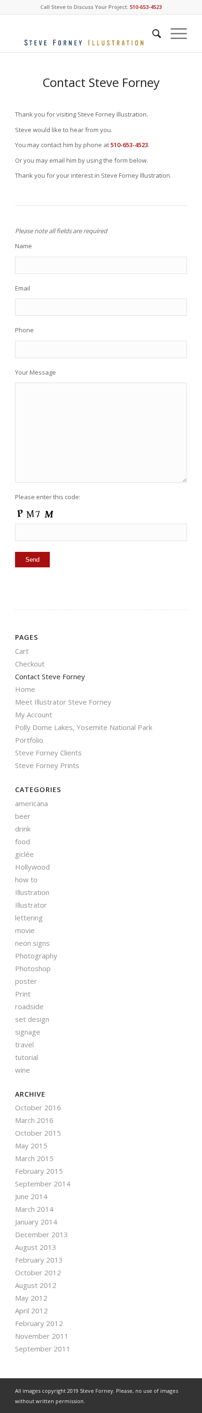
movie (25, 930)
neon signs (32, 943)
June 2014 (31, 1196)
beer (23, 816)
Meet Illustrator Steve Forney (63, 701)
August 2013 (35, 1247)
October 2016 (38, 1107)
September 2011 (42, 1348)
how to (26, 879)
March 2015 (34, 1158)
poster (26, 981)
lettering (29, 917)
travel (24, 1044)
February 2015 (39, 1171)
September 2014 (42, 1183)
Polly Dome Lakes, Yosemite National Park (83, 727)
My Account (33, 714)
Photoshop (33, 968)
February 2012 (39, 1323)
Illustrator (31, 905)
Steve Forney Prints (47, 765)
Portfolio (29, 740)
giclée (24, 854)
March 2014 (34, 1209)
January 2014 (36, 1221)
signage (27, 1031)
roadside (29, 1006)
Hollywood (32, 866)
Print (23, 993)
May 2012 (31, 1298)
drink (23, 828)
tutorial (26, 1057)
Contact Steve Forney (50, 676)
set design (32, 1019)
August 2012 (35, 1285)
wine (22, 1070)
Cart (22, 651)
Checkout (30, 663)
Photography (36, 955)
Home (25, 689)
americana (31, 803)
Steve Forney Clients (48, 752)
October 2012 (38, 1272)
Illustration (32, 892)
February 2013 (39, 1259)
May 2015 (31, 1145)
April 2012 (31, 1310)
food (22, 841)
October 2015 (38, 1133)
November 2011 (42, 1336)
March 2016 (34, 1120)
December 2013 (41, 1234)
